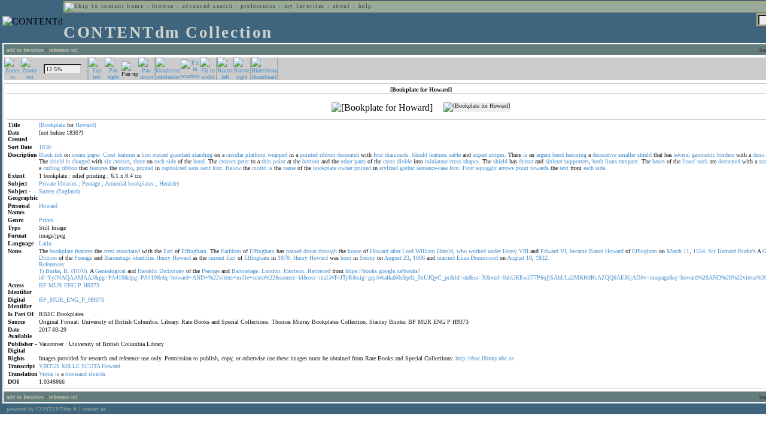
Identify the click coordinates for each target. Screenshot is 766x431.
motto (125, 168)
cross (389, 161)
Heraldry (169, 183)
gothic (407, 168)
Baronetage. (246, 271)
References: (52, 264)
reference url (63, 50)
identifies (143, 257)
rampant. (629, 161)
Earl (168, 251)
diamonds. (397, 154)
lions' (688, 161)
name (289, 168)
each (159, 161)
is (525, 154)
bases (658, 161)
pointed (309, 154)
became (578, 251)
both (597, 161)
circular (235, 154)
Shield (419, 154)
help (365, 5)
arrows (506, 168)
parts (360, 161)
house (354, 251)
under (494, 251)
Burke (52, 271)
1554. (700, 251)
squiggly (486, 168)
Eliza (463, 257)
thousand (76, 374)
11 (686, 251)
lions (611, 161)
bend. (199, 161)
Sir (712, 251)
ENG (70, 285)
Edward (549, 251)
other (346, 161)
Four (468, 168)
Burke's (747, 251)
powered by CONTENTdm (42, 409)
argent (480, 154)
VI (563, 251)
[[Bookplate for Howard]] (382, 107)
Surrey (46, 191)
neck (702, 161)
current (216, 257)
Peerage (91, 183)
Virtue (46, 374)
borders (725, 154)
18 (529, 257)
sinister (554, 161)
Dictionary (171, 271)
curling (51, 168)
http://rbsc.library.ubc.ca (484, 358)
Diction (48, 257)
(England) (68, 191)
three (139, 161)
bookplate (324, 168)
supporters (576, 161)
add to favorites (25, 50)
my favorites (304, 5)
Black (46, 154)
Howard (48, 205)
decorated (348, 154)
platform (255, 154)
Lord (408, 251)
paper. (94, 154)
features (126, 154)
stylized (388, 168)
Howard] (85, 125)
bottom (311, 161)
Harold (445, 251)
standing (202, 154)
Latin (45, 243)
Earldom (231, 251)
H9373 (91, 285)
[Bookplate (52, 125)
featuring (576, 154)
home (135, 5)
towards (539, 168)
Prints (46, 220)
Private (47, 183)
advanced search (207, 5)
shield (644, 154)
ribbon (327, 154)
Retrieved (319, 271)
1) (41, 271)
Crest (109, 154)
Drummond (484, 257)
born (346, 257)
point (279, 161)
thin (266, 161)
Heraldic (147, 271)
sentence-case (432, 168)
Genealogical (110, 271)
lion (146, 154)
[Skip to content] (94, 5)
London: (272, 271)
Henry (510, 251)
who (462, 251)
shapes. (472, 161)
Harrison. (295, 271)
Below (233, 168)
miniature (436, 161)
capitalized (174, 168)
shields (97, 374)
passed (294, 251)
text (564, 168)
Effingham (262, 251)
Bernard (727, 251)
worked (477, 251)
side (171, 161)
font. (218, 168)
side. (601, 168)
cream (79, 154)
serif (205, 168)
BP (43, 285)
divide (404, 161)
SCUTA (90, 366)
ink (58, 154)
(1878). (80, 271)
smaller (627, 154)
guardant (180, 154)
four (378, 154)
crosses (121, 161)
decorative (604, 154)
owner (345, 168)
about (341, 5)
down (310, 251)
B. (66, 271)
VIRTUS (49, 366)
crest (109, 251)
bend (558, 154)
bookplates (141, 183)
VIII (523, 251)
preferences (258, 5)
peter (243, 161)
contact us (94, 409)
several (682, 154)
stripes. (497, 154)
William (425, 251)
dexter (526, 161)
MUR (55, 285)
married (446, 257)
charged (81, 161)
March (674, 251)
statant (160, 154)
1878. (284, 257)
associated (128, 251)
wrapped (277, 154)
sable (455, 154)
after (395, 251)
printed (144, 168)
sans (194, 168)
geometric (703, 154)
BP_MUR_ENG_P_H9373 (71, 299)
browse (163, 5)
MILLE (71, 366)
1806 (419, 257)
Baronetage (117, 257)
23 (406, 257)
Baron (596, 251)
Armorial (115, 183)
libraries (67, 183)
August (393, 257)
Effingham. (194, 251)
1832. (542, 257)
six (107, 161)
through (327, 251)
